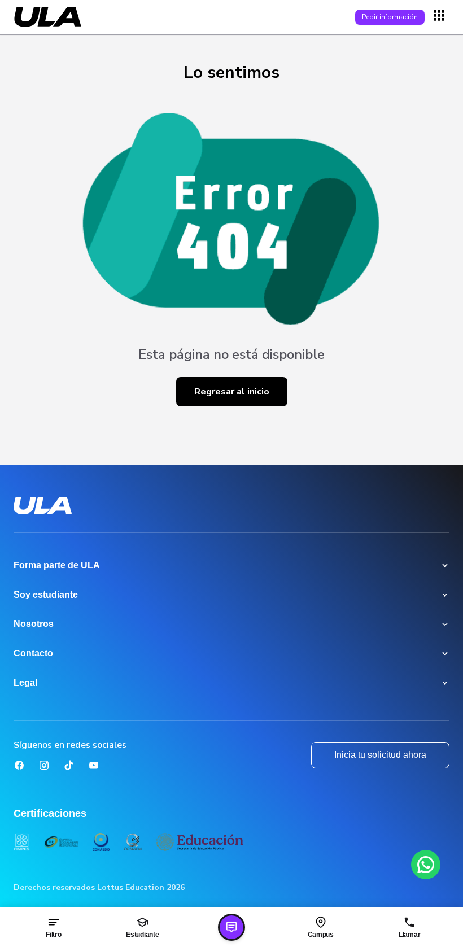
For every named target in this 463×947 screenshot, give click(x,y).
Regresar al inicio (231, 391)
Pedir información (390, 16)
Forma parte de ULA (57, 565)
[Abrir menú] (440, 17)
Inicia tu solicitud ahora (380, 755)
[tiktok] (69, 765)
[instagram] (44, 765)
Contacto (33, 653)
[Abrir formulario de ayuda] (231, 927)
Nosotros (34, 624)
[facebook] (19, 765)
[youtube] (93, 765)
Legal (25, 682)
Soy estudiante (46, 594)
